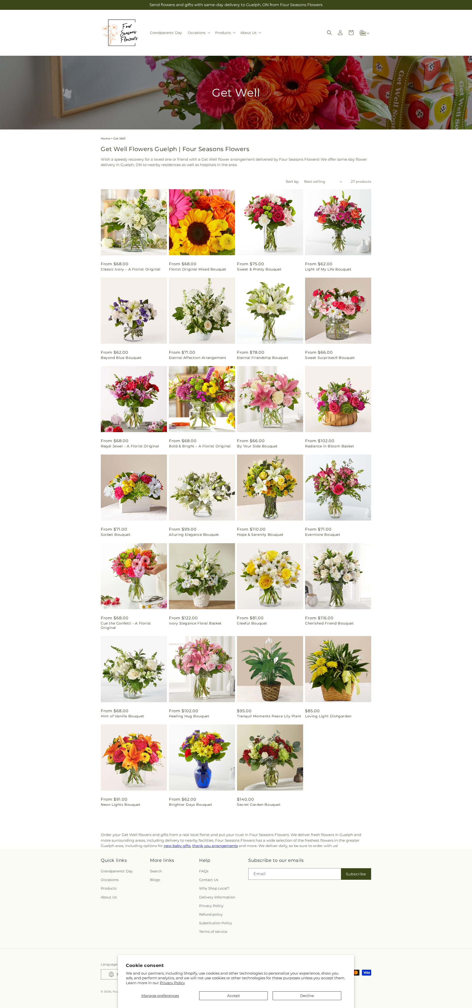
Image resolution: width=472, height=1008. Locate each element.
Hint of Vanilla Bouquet (122, 716)
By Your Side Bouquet (257, 446)
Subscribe (356, 874)
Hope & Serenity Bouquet (260, 534)
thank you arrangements (215, 845)
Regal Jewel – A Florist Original (130, 446)
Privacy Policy (172, 982)
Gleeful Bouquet (252, 623)
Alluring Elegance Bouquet (194, 534)
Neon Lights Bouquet (120, 804)
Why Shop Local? (214, 888)
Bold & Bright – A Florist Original (200, 446)
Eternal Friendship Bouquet (262, 357)
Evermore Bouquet (322, 534)
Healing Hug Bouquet (189, 716)
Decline (307, 995)
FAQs (203, 871)
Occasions (109, 880)
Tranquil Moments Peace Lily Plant (269, 716)
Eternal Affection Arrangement (197, 357)
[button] (198, 33)
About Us (109, 897)
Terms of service (213, 932)
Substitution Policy (215, 923)
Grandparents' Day (117, 871)
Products (109, 888)
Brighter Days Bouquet (190, 804)
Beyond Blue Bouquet (121, 357)
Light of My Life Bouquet (328, 269)
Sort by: (292, 181)
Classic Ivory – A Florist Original (130, 269)
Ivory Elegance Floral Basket (195, 623)
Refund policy (211, 914)
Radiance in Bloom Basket (329, 446)
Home (105, 138)
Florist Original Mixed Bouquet (197, 269)
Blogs (155, 880)
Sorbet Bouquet (115, 534)
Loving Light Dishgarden (328, 716)
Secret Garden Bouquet (259, 804)
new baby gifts (177, 845)
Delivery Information (217, 897)
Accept (233, 995)
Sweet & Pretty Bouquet (259, 269)
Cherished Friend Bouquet (329, 623)
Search (156, 871)
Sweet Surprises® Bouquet (330, 357)
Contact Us (208, 880)
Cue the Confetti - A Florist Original (126, 625)
